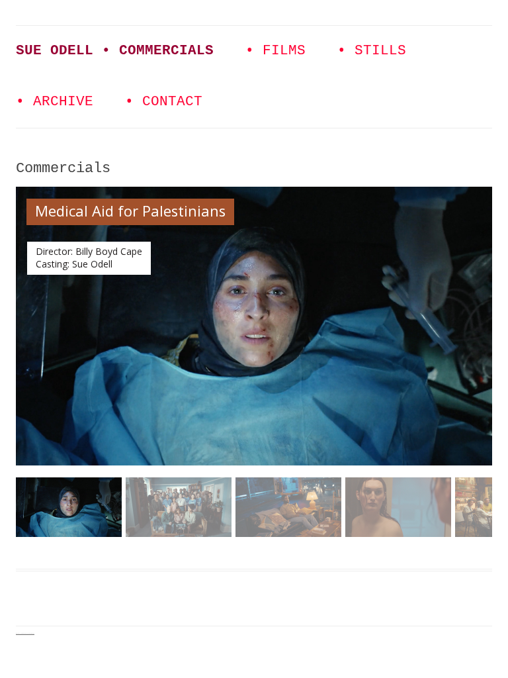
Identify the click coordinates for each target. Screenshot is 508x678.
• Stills (371, 50)
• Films (275, 50)
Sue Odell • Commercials (115, 50)
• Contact (163, 101)
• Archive (54, 101)
